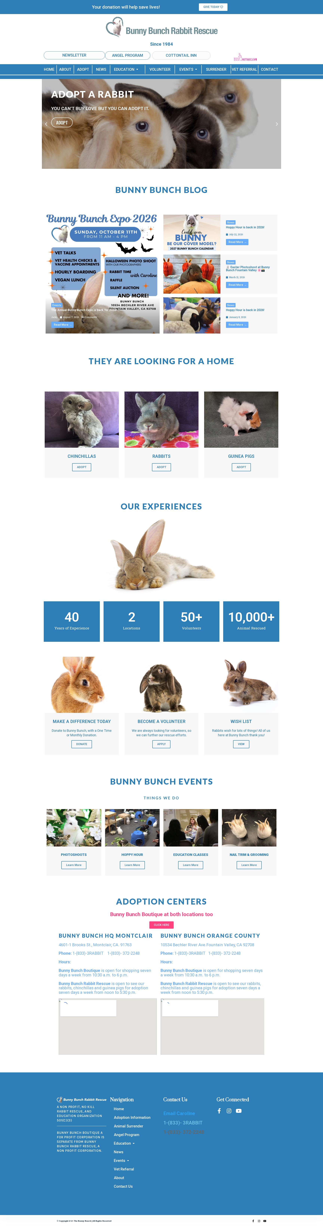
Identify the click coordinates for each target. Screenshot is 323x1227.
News (230, 222)
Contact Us (123, 1186)
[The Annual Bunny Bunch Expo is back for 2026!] (103, 274)
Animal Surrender (128, 1126)
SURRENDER (216, 69)
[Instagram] (229, 1111)
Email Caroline (179, 1113)
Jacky (54, 317)
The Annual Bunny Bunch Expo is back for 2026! (84, 310)
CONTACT (269, 69)
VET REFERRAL (244, 69)
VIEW (241, 744)
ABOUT (65, 69)
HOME (49, 69)
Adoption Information (132, 1117)
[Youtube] (238, 1111)
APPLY (161, 744)
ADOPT (83, 69)
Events (186, 69)
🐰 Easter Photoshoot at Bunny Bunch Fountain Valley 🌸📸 (248, 268)
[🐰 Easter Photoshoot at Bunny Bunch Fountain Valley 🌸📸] (191, 274)
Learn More (73, 865)
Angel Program (126, 1134)
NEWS (101, 69)
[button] (213, 7)
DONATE (81, 744)
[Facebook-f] (219, 1111)
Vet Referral (124, 1169)
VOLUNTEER (160, 69)
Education (124, 69)
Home (119, 1109)
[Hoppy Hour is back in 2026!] (191, 233)
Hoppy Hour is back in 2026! (245, 227)
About (119, 1178)
